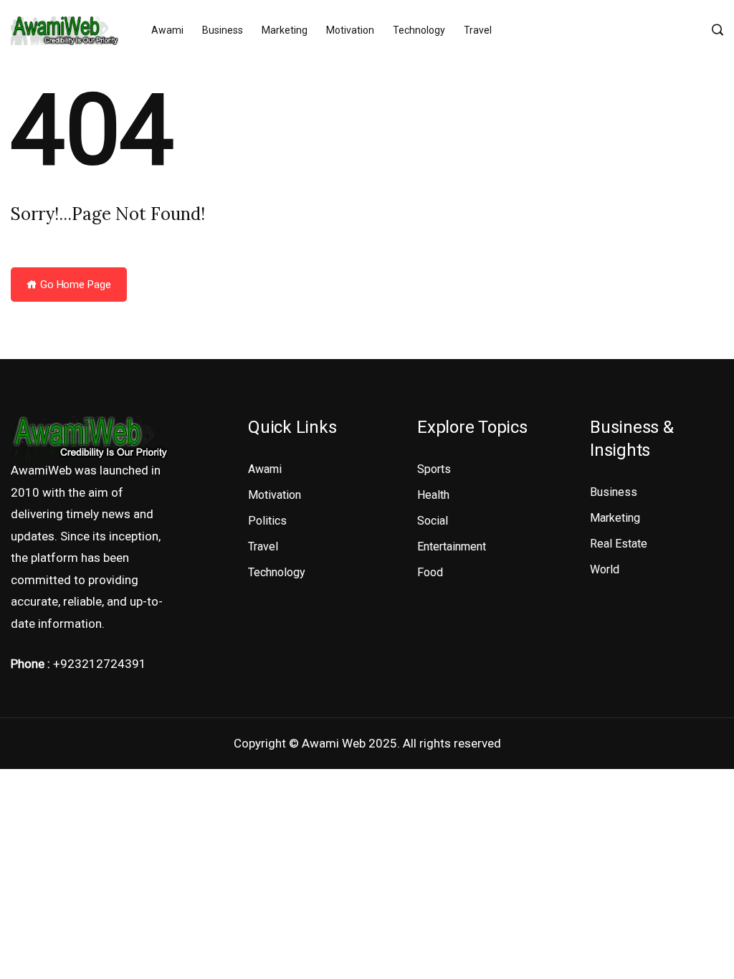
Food (430, 572)
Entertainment (451, 546)
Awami (167, 30)
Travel (478, 30)
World (604, 569)
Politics (267, 520)
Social (432, 520)
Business (222, 30)
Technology (419, 30)
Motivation (350, 30)
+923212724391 (99, 663)
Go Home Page (74, 284)
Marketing (285, 30)
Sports (434, 469)
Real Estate (618, 543)
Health (433, 495)
